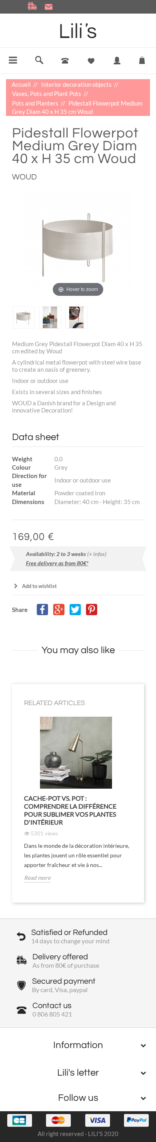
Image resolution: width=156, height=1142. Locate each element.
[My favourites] (91, 61)
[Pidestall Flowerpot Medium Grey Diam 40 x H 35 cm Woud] (23, 317)
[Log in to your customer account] (117, 66)
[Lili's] (78, 30)
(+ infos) (96, 553)
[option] (23, 317)
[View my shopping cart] (142, 59)
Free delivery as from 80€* (57, 563)
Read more (37, 877)
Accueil (22, 84)
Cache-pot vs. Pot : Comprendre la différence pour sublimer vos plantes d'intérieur (70, 810)
